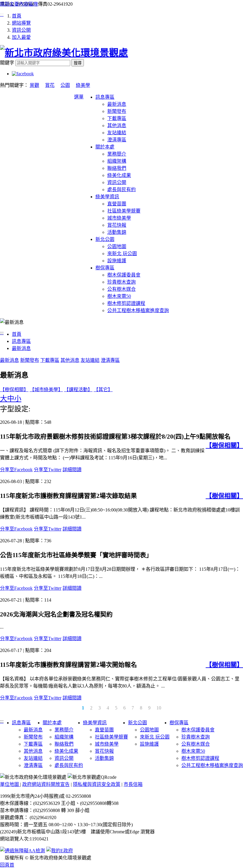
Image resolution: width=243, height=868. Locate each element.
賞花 (50, 85)
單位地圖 (10, 784)
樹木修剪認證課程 (126, 303)
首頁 (16, 15)
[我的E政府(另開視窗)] (59, 850)
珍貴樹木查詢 (121, 281)
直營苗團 (116, 203)
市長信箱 (133, 784)
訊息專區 (104, 97)
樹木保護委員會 (123, 274)
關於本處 (104, 146)
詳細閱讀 (72, 469)
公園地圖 (116, 246)
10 (158, 707)
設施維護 (116, 260)
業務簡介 (116, 153)
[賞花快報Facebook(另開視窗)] (23, 73)
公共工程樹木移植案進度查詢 (138, 310)
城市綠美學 (119, 217)
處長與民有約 (121, 189)
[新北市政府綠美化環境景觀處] (64, 52)
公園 (65, 85)
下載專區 (116, 118)
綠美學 (83, 85)
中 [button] (10, 398)
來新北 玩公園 (122, 253)
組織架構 (116, 161)
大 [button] (3, 398)
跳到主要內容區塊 (19, 4)
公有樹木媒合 (121, 289)
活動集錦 (116, 232)
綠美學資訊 (107, 196)
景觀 (34, 85)
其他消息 (116, 125)
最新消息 (116, 104)
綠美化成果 (119, 175)
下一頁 (233, 709)
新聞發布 (116, 111)
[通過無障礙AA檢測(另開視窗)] (22, 850)
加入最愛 (21, 37)
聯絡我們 (116, 168)
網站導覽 (21, 22)
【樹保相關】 (14, 389)
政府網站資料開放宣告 (46, 784)
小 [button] (17, 398)
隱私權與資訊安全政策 (96, 784)
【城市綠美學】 (46, 389)
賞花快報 (116, 225)
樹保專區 (104, 267)
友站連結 (116, 132)
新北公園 (104, 239)
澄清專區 (116, 139)
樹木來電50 (119, 296)
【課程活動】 (78, 389)
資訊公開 (21, 30)
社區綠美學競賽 (123, 210)
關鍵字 (7, 62)
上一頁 (10, 709)
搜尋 (77, 63)
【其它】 (103, 389)
